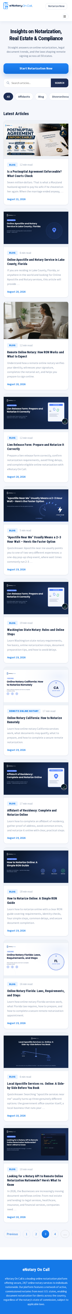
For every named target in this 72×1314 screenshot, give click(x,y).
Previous (12, 1234)
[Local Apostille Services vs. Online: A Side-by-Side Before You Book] (36, 1052)
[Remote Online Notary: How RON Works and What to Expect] (36, 320)
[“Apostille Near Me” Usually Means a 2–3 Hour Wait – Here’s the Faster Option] (36, 505)
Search (59, 82)
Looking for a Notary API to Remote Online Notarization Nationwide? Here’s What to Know (35, 1180)
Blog (41, 96)
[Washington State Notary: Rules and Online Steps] (36, 598)
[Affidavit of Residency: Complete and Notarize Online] (36, 778)
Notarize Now (56, 6)
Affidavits (24, 96)
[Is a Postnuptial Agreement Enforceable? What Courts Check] (36, 140)
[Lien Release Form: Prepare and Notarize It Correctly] (36, 413)
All (8, 96)
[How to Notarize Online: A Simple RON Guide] (36, 866)
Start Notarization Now (36, 68)
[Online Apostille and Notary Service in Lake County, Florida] (36, 228)
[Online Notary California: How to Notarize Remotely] (36, 686)
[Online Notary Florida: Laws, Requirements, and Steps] (36, 959)
